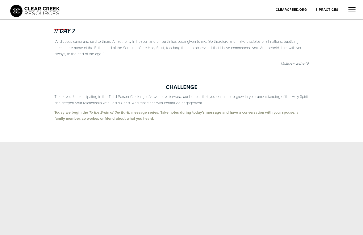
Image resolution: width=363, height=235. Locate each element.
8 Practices (327, 10)
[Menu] (351, 11)
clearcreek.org (291, 10)
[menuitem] (291, 10)
